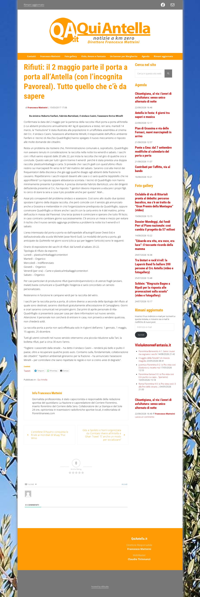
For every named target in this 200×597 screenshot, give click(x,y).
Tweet (27, 370)
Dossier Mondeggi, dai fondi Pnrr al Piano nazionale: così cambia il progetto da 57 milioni (155, 226)
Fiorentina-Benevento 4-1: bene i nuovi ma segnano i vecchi (157, 352)
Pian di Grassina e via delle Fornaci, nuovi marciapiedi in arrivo (153, 132)
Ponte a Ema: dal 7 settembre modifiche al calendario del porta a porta (153, 151)
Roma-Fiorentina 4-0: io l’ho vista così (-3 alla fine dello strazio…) (157, 385)
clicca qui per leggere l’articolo (87, 240)
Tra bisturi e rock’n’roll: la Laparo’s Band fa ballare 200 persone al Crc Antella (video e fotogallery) (154, 266)
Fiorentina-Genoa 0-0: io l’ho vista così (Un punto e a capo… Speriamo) (156, 375)
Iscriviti (141, 334)
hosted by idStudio (100, 586)
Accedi (124, 484)
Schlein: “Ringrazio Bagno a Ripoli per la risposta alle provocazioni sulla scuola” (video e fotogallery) (152, 289)
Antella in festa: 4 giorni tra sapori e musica (152, 115)
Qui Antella (42, 379)
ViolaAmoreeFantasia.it (153, 345)
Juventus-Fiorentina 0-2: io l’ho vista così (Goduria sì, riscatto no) (157, 366)
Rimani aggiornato (34, 4)
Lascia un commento (144, 416)
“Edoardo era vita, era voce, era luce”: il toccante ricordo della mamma (154, 245)
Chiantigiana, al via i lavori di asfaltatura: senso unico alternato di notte (153, 97)
